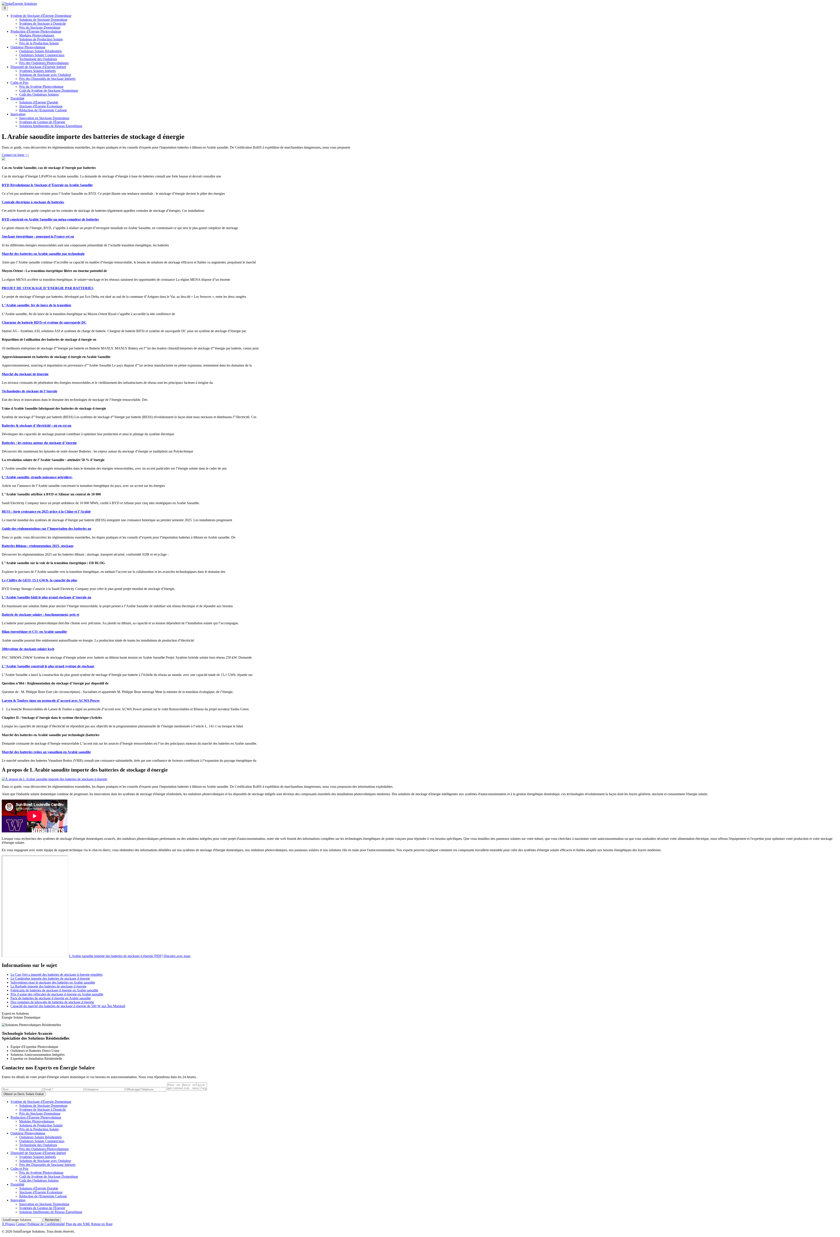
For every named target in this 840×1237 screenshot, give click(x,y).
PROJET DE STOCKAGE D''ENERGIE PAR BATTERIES (47, 288)
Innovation (17, 114)
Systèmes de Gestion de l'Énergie (42, 122)
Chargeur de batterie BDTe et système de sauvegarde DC (44, 322)
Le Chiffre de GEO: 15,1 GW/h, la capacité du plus (39, 580)
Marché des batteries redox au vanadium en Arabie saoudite (46, 752)
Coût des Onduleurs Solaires (39, 94)
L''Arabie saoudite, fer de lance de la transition (36, 305)
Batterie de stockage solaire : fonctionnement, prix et (40, 614)
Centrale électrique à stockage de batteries (33, 202)
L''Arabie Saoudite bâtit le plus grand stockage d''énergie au (46, 597)
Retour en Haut (101, 1224)
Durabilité (17, 98)
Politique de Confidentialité (46, 1224)
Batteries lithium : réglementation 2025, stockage (38, 546)
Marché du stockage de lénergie (25, 374)
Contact (21, 1224)
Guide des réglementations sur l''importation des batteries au (46, 528)
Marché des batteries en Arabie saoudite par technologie (43, 254)
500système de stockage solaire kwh (28, 649)
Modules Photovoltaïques (36, 35)
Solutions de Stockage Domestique (43, 19)
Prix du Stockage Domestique (39, 27)
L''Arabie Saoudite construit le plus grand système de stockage (48, 666)
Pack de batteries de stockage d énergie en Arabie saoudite (50, 998)
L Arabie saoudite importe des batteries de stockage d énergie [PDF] (116, 956)
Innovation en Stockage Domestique (44, 118)
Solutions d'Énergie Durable (38, 102)
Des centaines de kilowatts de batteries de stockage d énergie (52, 1002)
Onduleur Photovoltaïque (27, 47)
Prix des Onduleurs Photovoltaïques (44, 63)
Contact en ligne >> (15, 155)
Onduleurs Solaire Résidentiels (40, 51)
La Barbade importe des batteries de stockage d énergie (48, 986)
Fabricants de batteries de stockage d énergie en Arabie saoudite (54, 990)
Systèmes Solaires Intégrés (37, 71)
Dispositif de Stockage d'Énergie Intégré (38, 67)
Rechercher (52, 1219)
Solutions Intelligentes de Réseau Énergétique (50, 126)
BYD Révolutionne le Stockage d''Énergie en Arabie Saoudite (47, 185)
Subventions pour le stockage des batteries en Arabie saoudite (52, 982)
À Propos (8, 1224)
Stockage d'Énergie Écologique (41, 106)
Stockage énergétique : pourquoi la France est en (38, 236)
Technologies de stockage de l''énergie (29, 391)
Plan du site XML (78, 1224)
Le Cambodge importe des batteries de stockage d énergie (50, 978)
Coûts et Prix (19, 82)
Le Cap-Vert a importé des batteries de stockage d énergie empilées (56, 974)
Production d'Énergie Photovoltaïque (35, 31)
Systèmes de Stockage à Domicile (42, 23)
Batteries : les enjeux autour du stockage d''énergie (39, 443)
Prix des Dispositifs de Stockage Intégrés (47, 79)
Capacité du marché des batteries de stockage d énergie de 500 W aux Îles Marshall (67, 1006)
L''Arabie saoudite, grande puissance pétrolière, (37, 477)
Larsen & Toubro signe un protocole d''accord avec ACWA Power (51, 700)
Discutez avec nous (177, 956)
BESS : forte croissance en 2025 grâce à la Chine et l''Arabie (46, 511)
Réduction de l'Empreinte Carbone (43, 110)
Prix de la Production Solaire (39, 43)
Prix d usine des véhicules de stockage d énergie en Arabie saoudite (56, 994)
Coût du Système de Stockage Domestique (48, 90)
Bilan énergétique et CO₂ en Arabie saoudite (34, 631)
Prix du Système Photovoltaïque (41, 86)
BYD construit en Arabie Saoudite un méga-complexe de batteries (50, 219)
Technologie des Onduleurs (38, 59)
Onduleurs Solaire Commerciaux (42, 55)
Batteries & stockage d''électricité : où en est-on (36, 425)
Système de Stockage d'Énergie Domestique (40, 16)
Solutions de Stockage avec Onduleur (45, 75)
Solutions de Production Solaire (41, 39)
